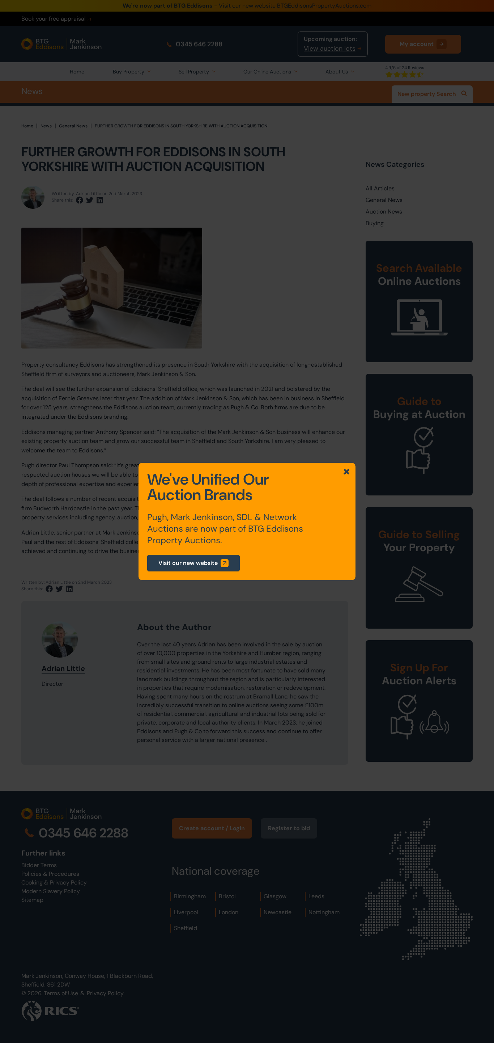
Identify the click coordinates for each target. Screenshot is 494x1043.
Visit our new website (188, 563)
